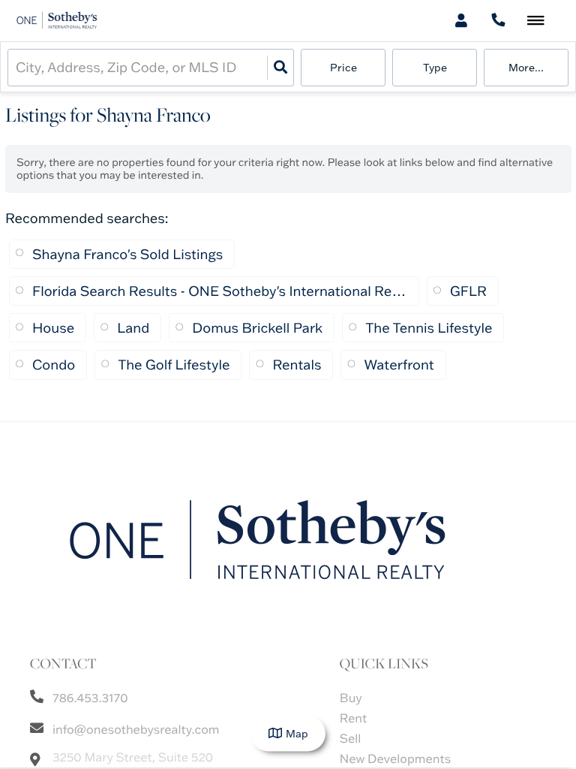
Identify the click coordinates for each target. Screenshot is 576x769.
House (53, 327)
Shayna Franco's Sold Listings (127, 254)
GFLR (468, 291)
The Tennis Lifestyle (428, 327)
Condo (53, 364)
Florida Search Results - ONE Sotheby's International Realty (219, 291)
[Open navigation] (536, 21)
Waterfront (399, 364)
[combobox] (17, 67)
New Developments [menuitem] (395, 759)
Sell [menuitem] (351, 738)
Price (343, 67)
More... (526, 67)
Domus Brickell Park (257, 327)
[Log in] (461, 20)
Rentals (296, 364)
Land (133, 327)
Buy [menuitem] (351, 698)
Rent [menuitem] (353, 718)
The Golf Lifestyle (174, 364)
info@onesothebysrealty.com (136, 729)
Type (435, 67)
